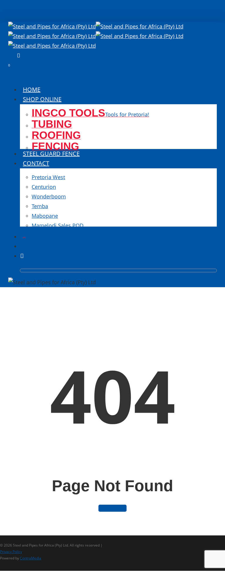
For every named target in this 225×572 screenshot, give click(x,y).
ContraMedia (30, 558)
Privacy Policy (11, 551)
